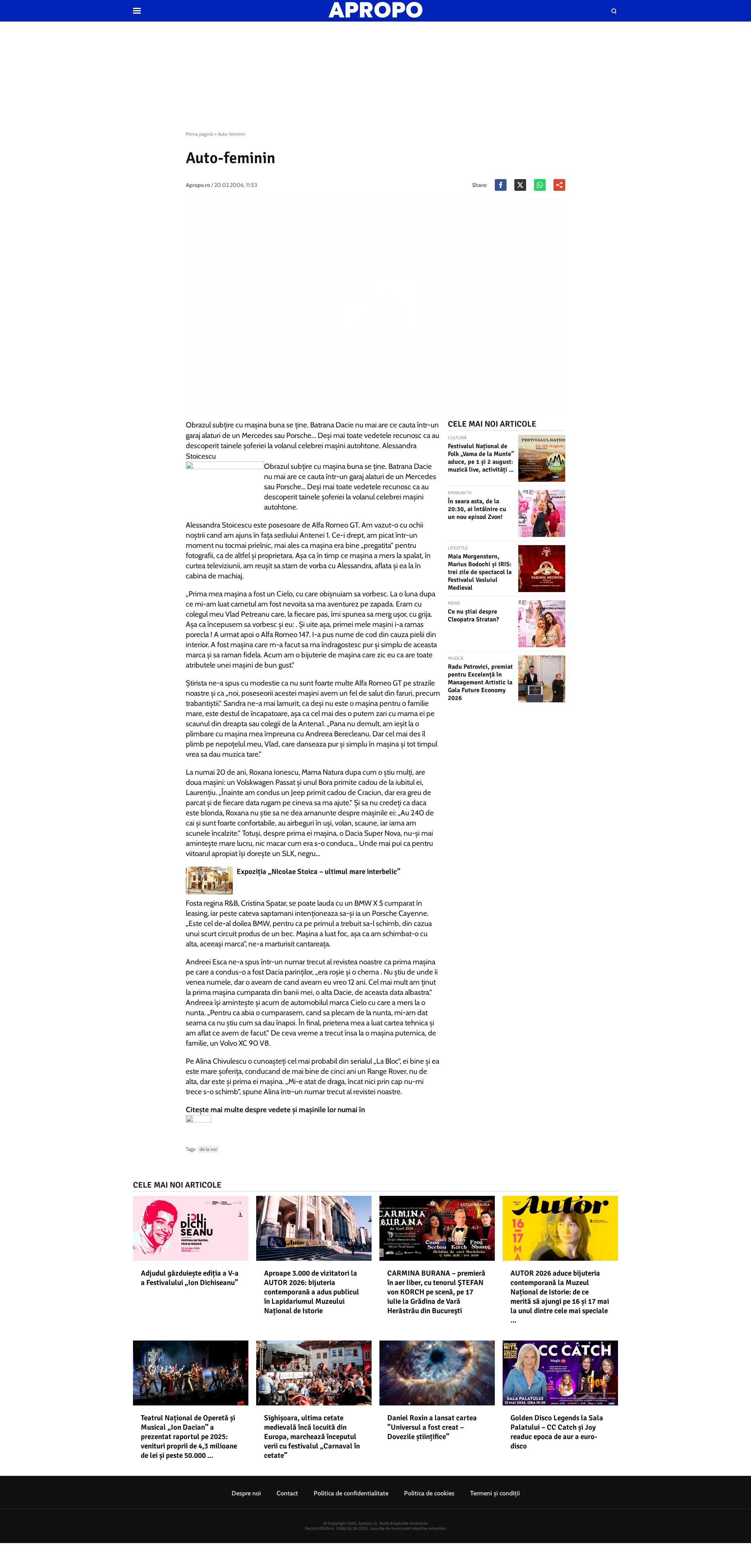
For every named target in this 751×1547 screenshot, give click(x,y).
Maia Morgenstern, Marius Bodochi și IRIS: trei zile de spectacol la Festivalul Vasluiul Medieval (480, 572)
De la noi (208, 1149)
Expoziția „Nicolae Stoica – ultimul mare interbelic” (319, 871)
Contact (287, 1493)
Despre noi (246, 1493)
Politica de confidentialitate (351, 1493)
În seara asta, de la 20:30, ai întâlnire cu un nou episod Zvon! (477, 509)
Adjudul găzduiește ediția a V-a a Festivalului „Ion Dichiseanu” (190, 1278)
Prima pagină (199, 134)
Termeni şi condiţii (495, 1493)
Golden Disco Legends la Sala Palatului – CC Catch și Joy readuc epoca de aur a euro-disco (556, 1432)
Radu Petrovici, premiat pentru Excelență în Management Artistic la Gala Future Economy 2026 (480, 682)
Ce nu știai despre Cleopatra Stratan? (473, 615)
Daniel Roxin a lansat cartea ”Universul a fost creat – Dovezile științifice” (432, 1427)
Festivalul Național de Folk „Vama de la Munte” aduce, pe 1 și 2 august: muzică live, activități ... (481, 458)
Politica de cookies (429, 1493)
